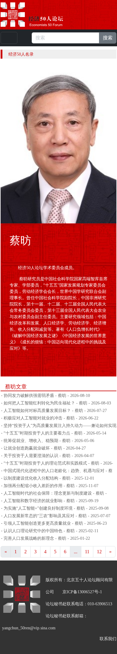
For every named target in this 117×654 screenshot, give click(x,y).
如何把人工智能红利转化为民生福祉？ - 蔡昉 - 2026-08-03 (57, 403)
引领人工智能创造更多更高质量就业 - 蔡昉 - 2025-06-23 (55, 523)
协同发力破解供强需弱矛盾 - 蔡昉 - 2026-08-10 (47, 395)
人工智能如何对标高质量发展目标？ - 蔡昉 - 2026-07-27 (55, 410)
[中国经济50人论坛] (39, 14)
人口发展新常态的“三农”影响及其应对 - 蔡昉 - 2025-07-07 (57, 516)
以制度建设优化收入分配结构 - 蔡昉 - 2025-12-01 (49, 478)
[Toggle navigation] (9, 38)
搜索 (107, 37)
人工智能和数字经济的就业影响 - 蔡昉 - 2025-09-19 (51, 501)
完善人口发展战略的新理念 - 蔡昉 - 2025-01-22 (47, 538)
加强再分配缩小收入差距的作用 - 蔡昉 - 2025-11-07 (51, 486)
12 (99, 551)
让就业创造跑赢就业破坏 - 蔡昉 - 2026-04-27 (45, 448)
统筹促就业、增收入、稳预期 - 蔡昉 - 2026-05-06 (49, 440)
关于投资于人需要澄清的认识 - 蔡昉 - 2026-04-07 (49, 455)
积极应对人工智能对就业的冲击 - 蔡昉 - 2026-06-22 (51, 418)
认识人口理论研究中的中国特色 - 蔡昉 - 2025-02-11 (51, 531)
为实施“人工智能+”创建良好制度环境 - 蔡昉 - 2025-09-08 (56, 508)
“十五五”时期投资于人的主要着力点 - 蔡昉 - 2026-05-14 (55, 433)
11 (87, 551)
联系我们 (108, 639)
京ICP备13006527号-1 (82, 592)
